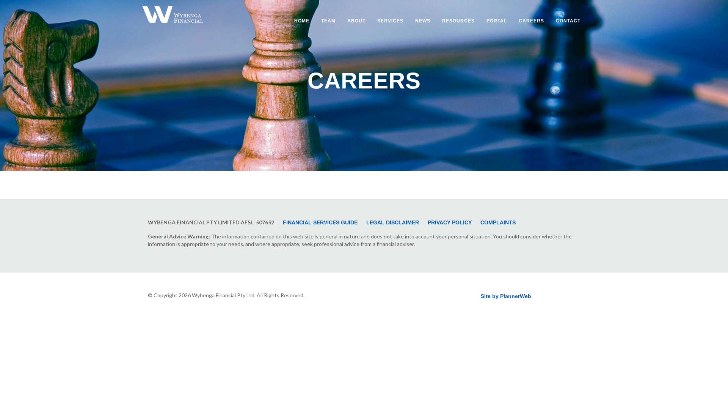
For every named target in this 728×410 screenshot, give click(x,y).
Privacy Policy (450, 222)
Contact (568, 21)
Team (328, 21)
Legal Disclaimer (392, 222)
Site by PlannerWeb (506, 296)
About (356, 21)
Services (390, 21)
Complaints (498, 222)
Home (301, 21)
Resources (458, 21)
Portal (496, 21)
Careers (531, 21)
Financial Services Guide (320, 222)
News (422, 21)
